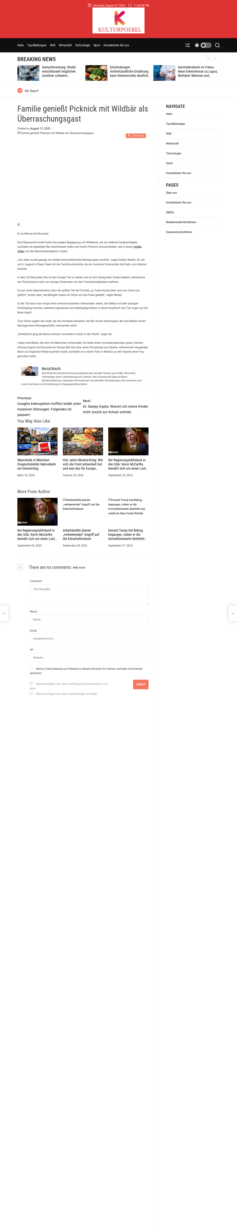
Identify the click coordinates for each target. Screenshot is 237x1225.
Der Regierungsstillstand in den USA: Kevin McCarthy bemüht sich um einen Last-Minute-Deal (127, 466)
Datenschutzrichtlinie (179, 232)
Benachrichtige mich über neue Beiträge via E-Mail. (67, 694)
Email (33, 630)
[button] (215, 58)
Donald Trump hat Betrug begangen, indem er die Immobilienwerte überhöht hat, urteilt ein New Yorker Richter (126, 538)
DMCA (170, 212)
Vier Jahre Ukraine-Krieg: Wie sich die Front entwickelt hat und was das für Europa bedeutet (83, 466)
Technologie (82, 45)
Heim (20, 45)
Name (33, 611)
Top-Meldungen (36, 45)
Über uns (171, 192)
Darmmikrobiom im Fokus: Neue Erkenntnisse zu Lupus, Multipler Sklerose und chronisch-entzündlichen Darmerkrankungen (130, 75)
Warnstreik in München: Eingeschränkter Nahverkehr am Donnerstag (36, 464)
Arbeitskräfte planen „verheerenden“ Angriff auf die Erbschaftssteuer (81, 534)
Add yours (79, 567)
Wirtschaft (65, 45)
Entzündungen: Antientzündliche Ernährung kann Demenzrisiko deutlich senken (61, 73)
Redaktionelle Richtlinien (181, 222)
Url (31, 649)
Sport (97, 45)
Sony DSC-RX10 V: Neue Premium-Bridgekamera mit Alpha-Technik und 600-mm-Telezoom (197, 73)
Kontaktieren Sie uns (116, 45)
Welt (52, 45)
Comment (36, 581)
